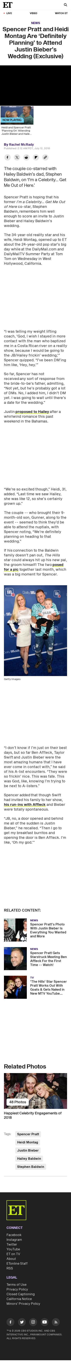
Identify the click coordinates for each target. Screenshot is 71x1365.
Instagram (14, 1239)
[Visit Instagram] (33, 1322)
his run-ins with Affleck (25, 804)
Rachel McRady (21, 144)
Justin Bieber (28, 1151)
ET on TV (13, 1254)
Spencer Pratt (28, 1134)
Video (33, 13)
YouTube (13, 1249)
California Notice (19, 1299)
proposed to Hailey (32, 412)
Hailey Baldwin (29, 1159)
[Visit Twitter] (22, 1322)
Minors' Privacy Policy (23, 1303)
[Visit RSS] (56, 1322)
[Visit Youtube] (45, 1322)
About (11, 1258)
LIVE (9, 13)
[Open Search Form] (65, 5)
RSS (10, 1268)
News (35, 23)
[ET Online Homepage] (9, 5)
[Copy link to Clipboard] (45, 158)
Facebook (14, 1235)
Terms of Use (16, 1284)
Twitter (12, 1244)
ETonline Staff (17, 1263)
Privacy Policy (17, 1289)
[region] (35, 85)
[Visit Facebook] (10, 1322)
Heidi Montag (27, 1142)
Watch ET (61, 13)
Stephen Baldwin (30, 1167)
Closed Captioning (21, 1294)
